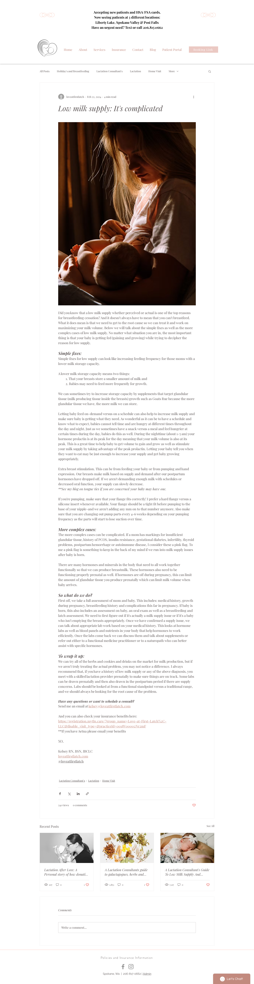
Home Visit (154, 71)
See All (210, 826)
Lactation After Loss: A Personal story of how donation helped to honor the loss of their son (66, 872)
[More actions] (193, 96)
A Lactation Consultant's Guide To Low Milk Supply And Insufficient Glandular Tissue (187, 872)
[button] (209, 71)
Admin (147, 973)
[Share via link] (87, 793)
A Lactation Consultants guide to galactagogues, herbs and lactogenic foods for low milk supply (126, 872)
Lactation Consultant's (110, 71)
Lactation (135, 71)
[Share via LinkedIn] (78, 793)
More (172, 71)
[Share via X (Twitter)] (69, 793)
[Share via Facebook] (60, 793)
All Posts (44, 71)
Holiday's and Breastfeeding (73, 71)
